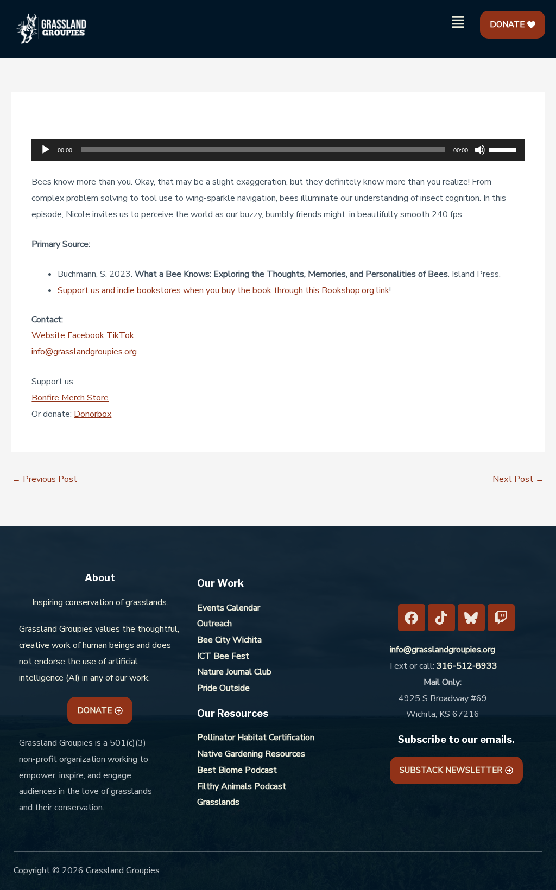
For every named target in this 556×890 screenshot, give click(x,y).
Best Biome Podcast (237, 770)
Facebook (85, 335)
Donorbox (92, 414)
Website (48, 335)
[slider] (504, 148)
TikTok (120, 335)
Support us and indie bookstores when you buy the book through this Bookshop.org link (223, 290)
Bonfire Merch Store (70, 398)
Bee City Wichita (229, 640)
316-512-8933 (467, 666)
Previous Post (44, 479)
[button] (458, 23)
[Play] (45, 149)
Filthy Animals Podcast (241, 786)
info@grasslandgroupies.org (84, 352)
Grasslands (218, 802)
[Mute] (480, 149)
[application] (277, 150)
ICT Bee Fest (223, 656)
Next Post (518, 479)
